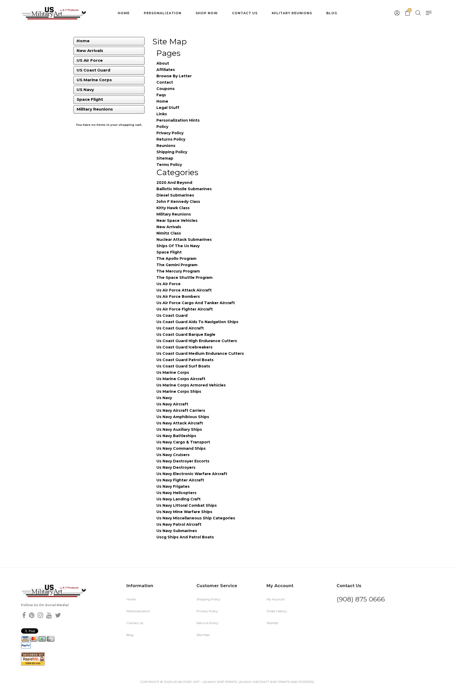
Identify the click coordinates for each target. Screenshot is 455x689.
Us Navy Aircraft (172, 404)
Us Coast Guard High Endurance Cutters (196, 340)
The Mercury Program (178, 271)
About (162, 63)
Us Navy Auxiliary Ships (179, 429)
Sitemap (164, 158)
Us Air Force (168, 283)
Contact (164, 82)
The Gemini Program (176, 264)
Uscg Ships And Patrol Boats (185, 537)
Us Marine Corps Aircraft (180, 378)
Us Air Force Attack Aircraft (184, 290)
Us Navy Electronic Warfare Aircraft (191, 473)
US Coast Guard (93, 70)
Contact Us (245, 13)
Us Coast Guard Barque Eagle (185, 334)
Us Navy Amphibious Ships (182, 416)
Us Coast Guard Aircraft (180, 328)
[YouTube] (49, 615)
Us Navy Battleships (176, 435)
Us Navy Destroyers (175, 467)
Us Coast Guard (171, 315)
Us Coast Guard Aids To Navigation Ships (197, 321)
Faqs (161, 95)
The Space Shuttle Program (184, 277)
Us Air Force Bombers (178, 296)
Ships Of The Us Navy (178, 245)
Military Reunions (292, 13)
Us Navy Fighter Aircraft (180, 480)
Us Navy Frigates (173, 486)
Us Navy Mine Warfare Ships (184, 511)
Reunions (165, 145)
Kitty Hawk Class (173, 207)
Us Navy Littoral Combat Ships (186, 505)
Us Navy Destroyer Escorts (182, 461)
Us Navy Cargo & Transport (183, 442)
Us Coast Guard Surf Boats (183, 366)
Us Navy (164, 397)
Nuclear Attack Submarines (184, 239)
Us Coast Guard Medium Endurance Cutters (200, 353)
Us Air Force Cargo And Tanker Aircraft (195, 302)
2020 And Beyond (174, 182)
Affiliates (165, 69)
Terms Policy (169, 164)
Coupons (165, 88)
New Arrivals (90, 50)
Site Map (203, 635)
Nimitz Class (168, 233)
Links (161, 114)
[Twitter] (58, 615)
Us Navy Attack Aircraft (179, 423)
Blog (331, 13)
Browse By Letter (174, 76)
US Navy (85, 89)
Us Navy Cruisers (173, 454)
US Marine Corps (94, 79)
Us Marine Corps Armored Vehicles (191, 385)
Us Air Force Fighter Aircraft (184, 309)
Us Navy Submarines (176, 530)
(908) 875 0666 (361, 599)
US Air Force (90, 60)
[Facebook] (24, 615)
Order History (276, 611)
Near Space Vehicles (176, 220)
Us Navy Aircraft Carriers (180, 410)
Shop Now (207, 13)
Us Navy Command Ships (181, 448)
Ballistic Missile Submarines (184, 188)
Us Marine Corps (172, 372)
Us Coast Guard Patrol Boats (185, 359)
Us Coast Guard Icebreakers (184, 347)
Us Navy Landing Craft (178, 499)
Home (124, 13)
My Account (275, 599)
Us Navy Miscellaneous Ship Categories (195, 518)
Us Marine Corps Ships (178, 391)
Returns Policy (170, 139)
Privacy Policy (170, 133)
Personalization (162, 13)
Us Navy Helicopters (176, 492)
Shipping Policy (171, 152)
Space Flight (90, 99)
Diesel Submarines (175, 195)
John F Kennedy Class (178, 201)
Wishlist (272, 623)
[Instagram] (40, 615)
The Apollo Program (176, 258)
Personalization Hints (178, 120)
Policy (162, 126)
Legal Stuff (167, 107)
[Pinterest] (31, 615)
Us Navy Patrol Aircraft (178, 524)
